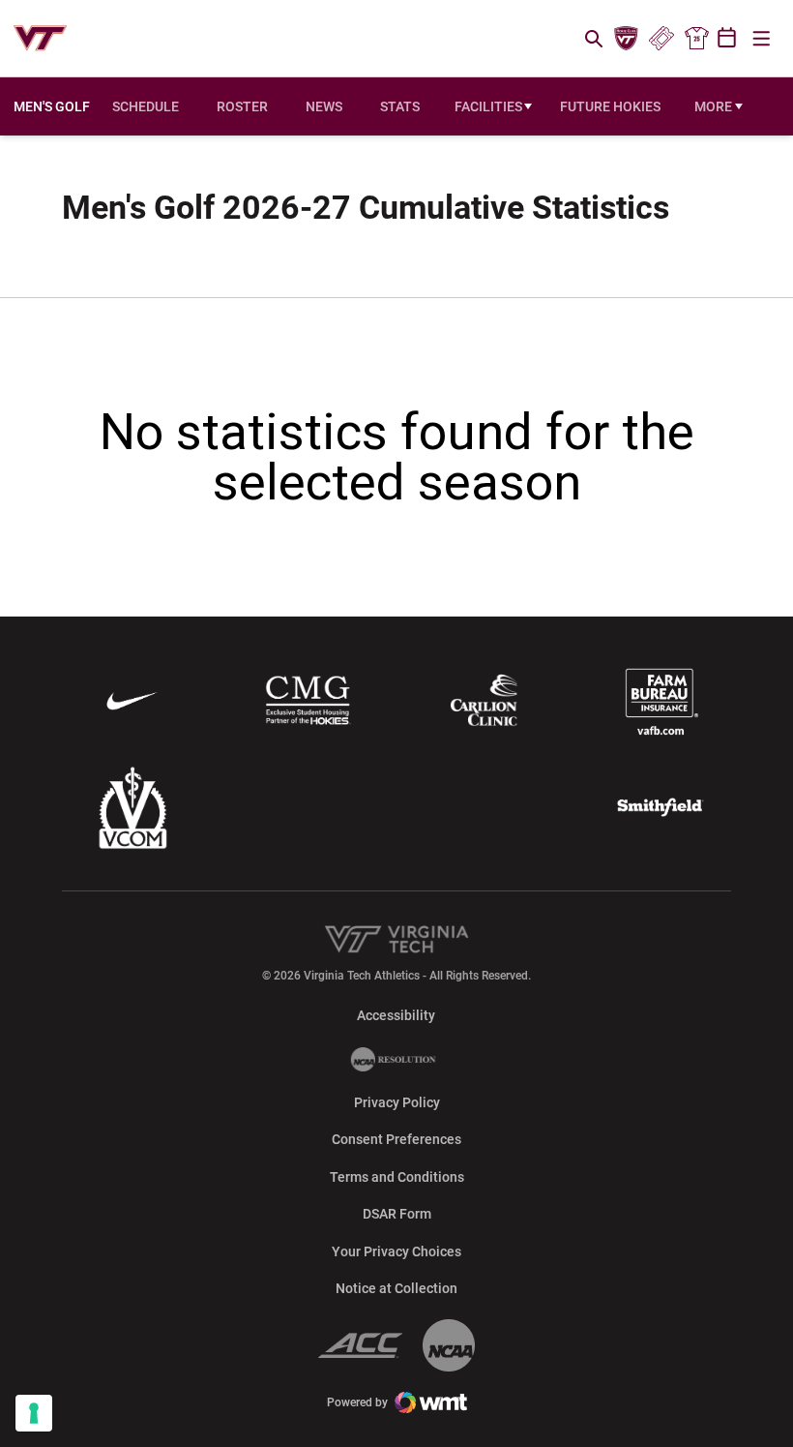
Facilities (488, 106)
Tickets (661, 38)
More (713, 106)
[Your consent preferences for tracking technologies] (33, 1413)
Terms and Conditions (397, 1177)
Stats (400, 106)
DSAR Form (397, 1213)
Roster (242, 106)
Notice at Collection (396, 1288)
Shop (696, 38)
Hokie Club (626, 38)
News (324, 106)
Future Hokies (610, 106)
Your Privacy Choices (396, 1251)
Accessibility (396, 1015)
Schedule (145, 106)
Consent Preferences (396, 1139)
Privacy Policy (397, 1102)
